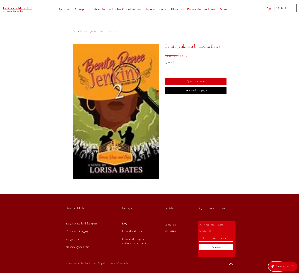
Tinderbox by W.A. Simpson (40, 254)
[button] (269, 9)
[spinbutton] (173, 69)
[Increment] (178, 69)
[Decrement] (168, 69)
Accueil (77, 31)
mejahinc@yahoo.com (77, 247)
